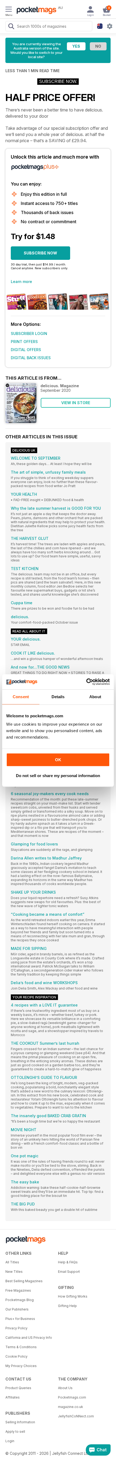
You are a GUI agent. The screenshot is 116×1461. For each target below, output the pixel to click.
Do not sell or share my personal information (58, 775)
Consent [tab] (21, 696)
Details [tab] (58, 696)
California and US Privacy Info (28, 1338)
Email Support (69, 1272)
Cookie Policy (16, 1356)
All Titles (12, 1262)
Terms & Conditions (21, 1347)
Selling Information (20, 1422)
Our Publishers (17, 1309)
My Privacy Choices (21, 1366)
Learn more (21, 281)
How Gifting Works (72, 1296)
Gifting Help (67, 1306)
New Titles (14, 1272)
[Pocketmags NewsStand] (35, 10)
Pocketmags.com (72, 1397)
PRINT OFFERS (24, 341)
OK (58, 759)
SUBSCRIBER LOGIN (29, 333)
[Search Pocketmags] (11, 26)
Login (9, 1441)
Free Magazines (18, 1290)
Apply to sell (15, 1431)
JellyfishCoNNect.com (76, 1416)
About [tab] (95, 696)
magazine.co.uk (70, 1407)
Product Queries (18, 1388)
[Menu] (8, 10)
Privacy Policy (16, 1328)
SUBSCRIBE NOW (40, 253)
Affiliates (12, 1397)
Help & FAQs (68, 1262)
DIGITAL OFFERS (26, 349)
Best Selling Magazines (24, 1281)
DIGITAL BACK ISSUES (31, 357)
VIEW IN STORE (75, 402)
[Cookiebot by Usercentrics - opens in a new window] (86, 681)
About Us (65, 1388)
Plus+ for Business (20, 1319)
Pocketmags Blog (19, 1300)
